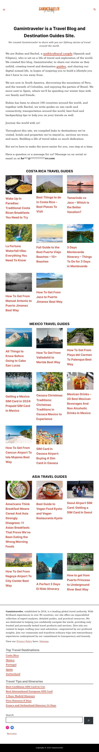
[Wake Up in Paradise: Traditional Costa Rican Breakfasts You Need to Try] (19, 184)
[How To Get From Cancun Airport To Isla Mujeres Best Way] (19, 434)
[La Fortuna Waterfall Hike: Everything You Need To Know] (19, 233)
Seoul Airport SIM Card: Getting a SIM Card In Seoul (79, 507)
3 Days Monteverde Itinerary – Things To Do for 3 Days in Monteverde (79, 257)
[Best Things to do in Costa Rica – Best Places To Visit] (49, 184)
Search (10, 715)
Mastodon (12, 733)
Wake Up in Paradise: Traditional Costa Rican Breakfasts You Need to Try (18, 208)
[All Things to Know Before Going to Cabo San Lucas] (19, 337)
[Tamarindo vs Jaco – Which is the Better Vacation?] (80, 184)
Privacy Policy (24, 641)
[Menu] (4, 9)
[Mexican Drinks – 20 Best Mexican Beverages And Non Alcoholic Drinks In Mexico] (80, 381)
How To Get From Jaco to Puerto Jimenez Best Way (49, 297)
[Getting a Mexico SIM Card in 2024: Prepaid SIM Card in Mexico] (19, 382)
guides (61, 66)
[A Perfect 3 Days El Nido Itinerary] (49, 566)
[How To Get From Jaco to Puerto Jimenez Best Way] (49, 280)
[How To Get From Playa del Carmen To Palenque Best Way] (80, 337)
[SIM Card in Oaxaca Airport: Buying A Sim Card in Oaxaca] (49, 435)
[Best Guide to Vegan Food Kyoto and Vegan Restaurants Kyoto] (49, 490)
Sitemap (44, 641)
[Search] (88, 720)
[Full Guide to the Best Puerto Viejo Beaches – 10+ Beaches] (49, 233)
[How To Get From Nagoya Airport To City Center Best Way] (19, 560)
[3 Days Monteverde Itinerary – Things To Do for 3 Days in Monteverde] (80, 233)
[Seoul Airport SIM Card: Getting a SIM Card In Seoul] (80, 489)
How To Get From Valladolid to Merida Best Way (48, 357)
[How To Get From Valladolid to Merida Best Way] (49, 338)
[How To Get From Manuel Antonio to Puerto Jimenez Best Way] (19, 282)
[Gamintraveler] (49, 9)
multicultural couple (57, 53)
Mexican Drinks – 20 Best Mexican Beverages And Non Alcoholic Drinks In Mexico (79, 403)
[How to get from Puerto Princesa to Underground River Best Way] (80, 562)
